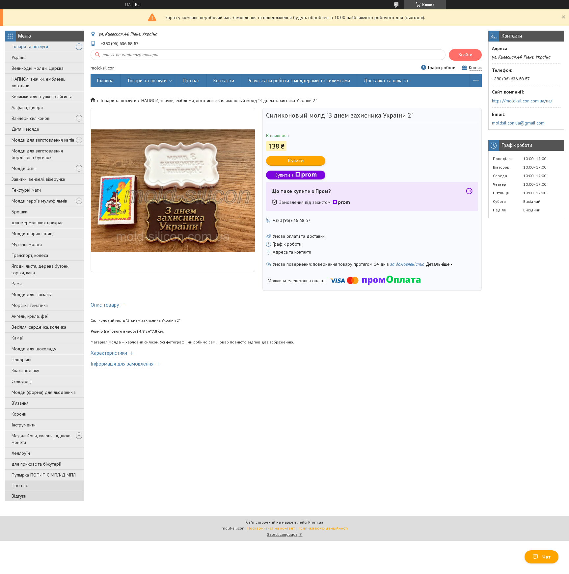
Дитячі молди (25, 129)
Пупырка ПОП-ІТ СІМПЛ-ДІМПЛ (44, 475)
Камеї (17, 338)
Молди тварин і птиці (33, 233)
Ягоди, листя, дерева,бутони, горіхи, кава (40, 269)
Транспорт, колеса (30, 255)
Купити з (284, 175)
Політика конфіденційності (323, 528)
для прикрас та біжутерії (36, 464)
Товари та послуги (30, 46)
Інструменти (24, 425)
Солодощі (22, 381)
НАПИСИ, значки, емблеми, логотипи (38, 82)
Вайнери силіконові (31, 118)
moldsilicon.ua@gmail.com (518, 123)
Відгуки (19, 496)
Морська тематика (30, 305)
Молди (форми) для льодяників (44, 392)
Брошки (19, 212)
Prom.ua (315, 522)
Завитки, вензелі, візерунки (38, 179)
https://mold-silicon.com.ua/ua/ (522, 101)
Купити (296, 160)
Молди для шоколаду (34, 349)
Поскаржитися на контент (271, 528)
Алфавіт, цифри (27, 107)
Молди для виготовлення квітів (43, 140)
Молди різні (24, 168)
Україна (19, 57)
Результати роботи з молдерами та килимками (299, 80)
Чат (546, 557)
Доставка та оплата (386, 80)
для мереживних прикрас (37, 223)
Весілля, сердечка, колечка (39, 327)
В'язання (20, 403)
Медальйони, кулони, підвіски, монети (41, 439)
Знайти (465, 54)
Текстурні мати (26, 190)
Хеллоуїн (21, 453)
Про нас (20, 485)
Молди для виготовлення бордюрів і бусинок (37, 154)
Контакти (223, 80)
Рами (17, 284)
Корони (19, 414)
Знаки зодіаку (25, 370)
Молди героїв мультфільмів (39, 201)
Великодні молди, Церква (38, 68)
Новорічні (21, 360)
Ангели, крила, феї (30, 316)
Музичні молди (27, 244)
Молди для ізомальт (32, 294)
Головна (105, 80)
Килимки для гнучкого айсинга (42, 96)
